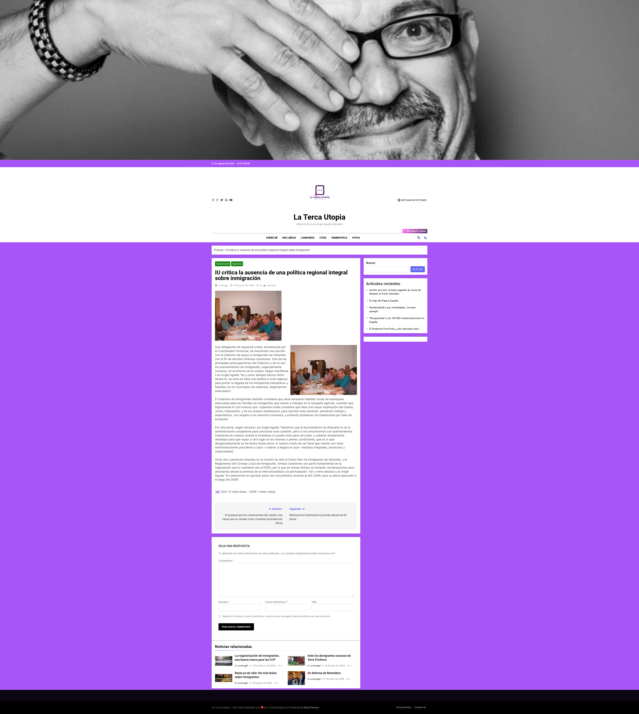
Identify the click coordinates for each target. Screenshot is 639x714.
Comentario (226, 560)
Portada (218, 250)
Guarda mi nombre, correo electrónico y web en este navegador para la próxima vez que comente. (276, 616)
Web (314, 602)
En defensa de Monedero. (324, 673)
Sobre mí (271, 237)
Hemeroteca (339, 237)
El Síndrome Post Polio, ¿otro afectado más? (394, 328)
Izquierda (237, 263)
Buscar (370, 263)
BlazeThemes (311, 707)
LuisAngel (223, 285)
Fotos (356, 237)
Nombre (224, 602)
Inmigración (222, 263)
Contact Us (420, 707)
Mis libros (289, 237)
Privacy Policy (403, 707)
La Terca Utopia (319, 217)
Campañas (308, 237)
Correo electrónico (276, 602)
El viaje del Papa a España (383, 300)
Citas (323, 237)
